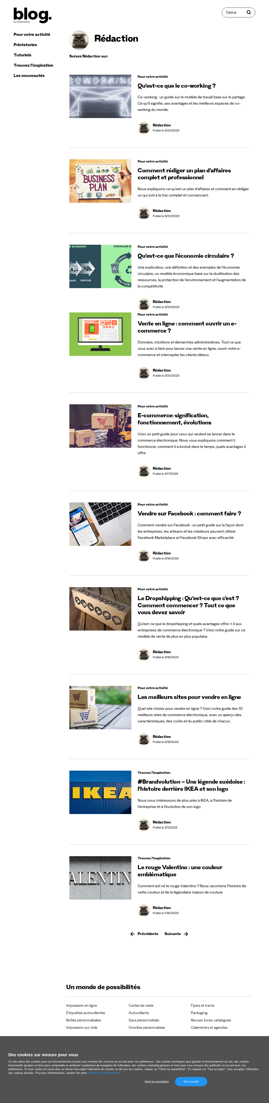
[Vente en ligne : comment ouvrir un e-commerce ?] (100, 334)
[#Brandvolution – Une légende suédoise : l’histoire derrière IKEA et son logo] (100, 792)
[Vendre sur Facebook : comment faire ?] (100, 524)
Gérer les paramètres (157, 1081)
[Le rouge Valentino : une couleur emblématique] (100, 878)
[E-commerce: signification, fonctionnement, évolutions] (100, 426)
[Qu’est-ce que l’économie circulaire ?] (100, 266)
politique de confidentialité (103, 1072)
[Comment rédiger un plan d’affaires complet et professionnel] (100, 181)
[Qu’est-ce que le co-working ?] (100, 96)
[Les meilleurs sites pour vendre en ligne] (100, 707)
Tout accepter (191, 1081)
